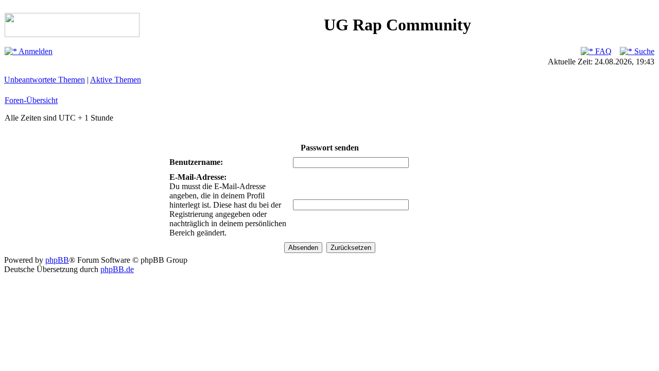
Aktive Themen (115, 79)
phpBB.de (117, 269)
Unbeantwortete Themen (44, 79)
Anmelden (35, 51)
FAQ (602, 51)
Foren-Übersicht (31, 100)
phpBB (57, 260)
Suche (643, 51)
